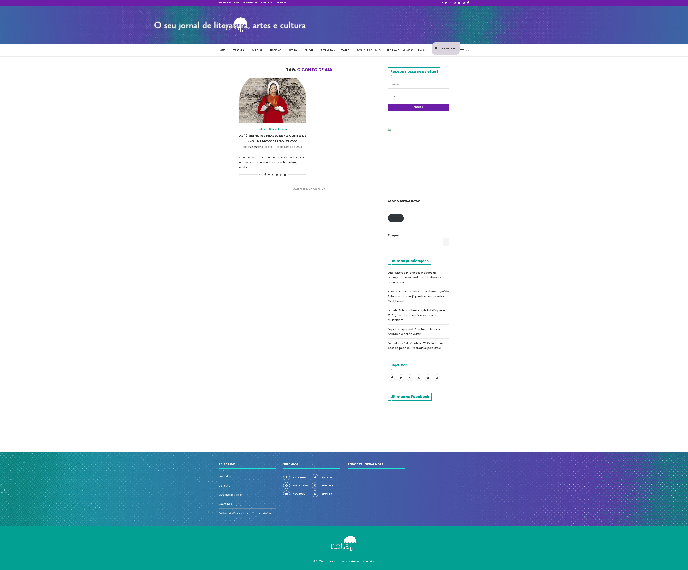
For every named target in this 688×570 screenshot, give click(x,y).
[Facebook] (442, 3)
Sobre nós (280, 2)
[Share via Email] (285, 175)
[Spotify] (464, 3)
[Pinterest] (455, 3)
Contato (224, 485)
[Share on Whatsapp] (281, 175)
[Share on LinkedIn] (277, 175)
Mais (421, 50)
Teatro (344, 50)
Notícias (275, 50)
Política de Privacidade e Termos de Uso (246, 513)
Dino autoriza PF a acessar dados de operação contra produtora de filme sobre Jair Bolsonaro (416, 277)
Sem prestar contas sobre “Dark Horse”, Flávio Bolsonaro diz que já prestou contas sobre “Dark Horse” (418, 296)
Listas (293, 50)
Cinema (308, 50)
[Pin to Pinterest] (273, 175)
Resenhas (327, 50)
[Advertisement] (415, 24)
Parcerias (266, 2)
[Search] (467, 50)
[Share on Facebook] (265, 175)
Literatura (237, 50)
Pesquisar (395, 235)
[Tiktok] (468, 3)
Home (222, 50)
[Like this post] (260, 175)
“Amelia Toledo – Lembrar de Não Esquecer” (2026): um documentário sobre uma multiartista (417, 315)
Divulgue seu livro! (229, 2)
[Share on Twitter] (269, 175)
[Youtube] (459, 3)
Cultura (257, 50)
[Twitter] (446, 3)
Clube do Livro (447, 48)
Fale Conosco (250, 2)
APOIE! (396, 218)
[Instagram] (451, 3)
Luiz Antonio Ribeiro (260, 147)
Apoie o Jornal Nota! (400, 50)
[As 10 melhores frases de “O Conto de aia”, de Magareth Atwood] (272, 100)
